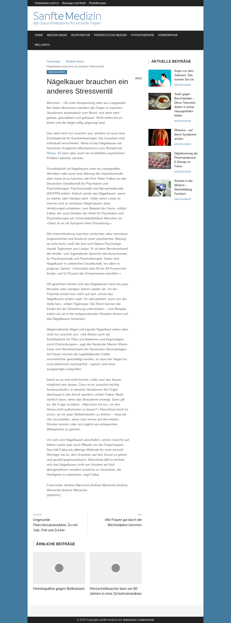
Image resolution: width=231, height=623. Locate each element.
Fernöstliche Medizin (110, 35)
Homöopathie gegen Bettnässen (59, 589)
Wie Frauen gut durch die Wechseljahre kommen (123, 522)
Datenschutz (146, 619)
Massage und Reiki (74, 3)
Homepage (53, 61)
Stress (51, 153)
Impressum (130, 619)
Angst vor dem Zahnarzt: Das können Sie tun (184, 75)
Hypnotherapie (142, 35)
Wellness (42, 44)
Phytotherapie (97, 3)
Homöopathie (168, 35)
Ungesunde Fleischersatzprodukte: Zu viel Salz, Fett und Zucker (55, 525)
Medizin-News (57, 35)
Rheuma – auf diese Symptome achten (185, 134)
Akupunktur (80, 35)
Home (39, 35)
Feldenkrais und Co (47, 3)
